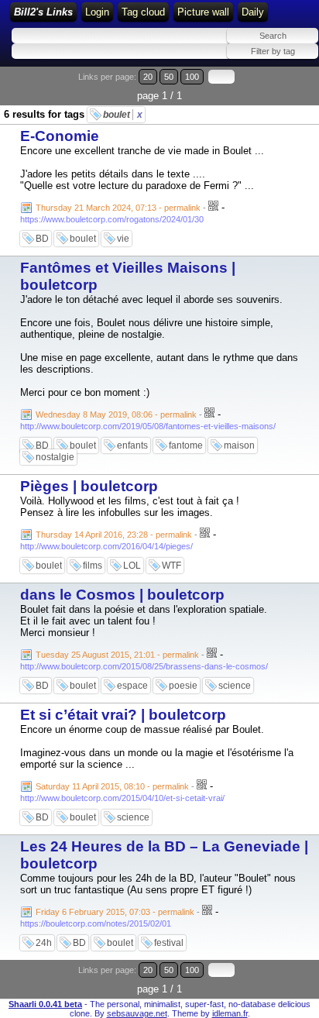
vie (123, 238)
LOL (132, 565)
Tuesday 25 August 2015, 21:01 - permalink (117, 654)
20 (148, 76)
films (92, 565)
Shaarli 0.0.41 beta (45, 1004)
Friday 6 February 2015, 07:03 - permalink (115, 912)
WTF (171, 565)
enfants (132, 445)
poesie (183, 685)
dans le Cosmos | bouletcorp (122, 594)
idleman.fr (230, 1013)
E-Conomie (59, 136)
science (234, 685)
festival (169, 942)
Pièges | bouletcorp (89, 486)
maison (239, 445)
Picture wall (203, 12)
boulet (122, 114)
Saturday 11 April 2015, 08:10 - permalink (112, 786)
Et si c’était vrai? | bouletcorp (123, 715)
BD (42, 238)
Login (97, 12)
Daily (253, 12)
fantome (186, 445)
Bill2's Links (43, 12)
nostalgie (55, 457)
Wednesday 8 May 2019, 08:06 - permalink (116, 414)
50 (168, 76)
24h (44, 942)
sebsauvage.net (137, 1013)
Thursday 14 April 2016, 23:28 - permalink (114, 534)
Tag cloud (143, 12)
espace (132, 685)
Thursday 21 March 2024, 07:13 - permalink (118, 207)
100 (192, 76)
